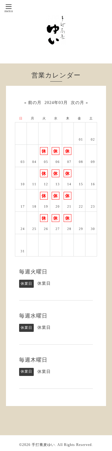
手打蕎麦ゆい (43, 445)
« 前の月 (33, 102)
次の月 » (79, 102)
